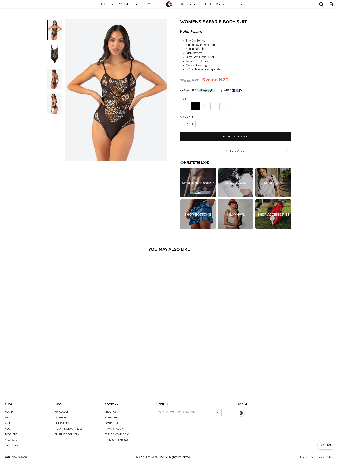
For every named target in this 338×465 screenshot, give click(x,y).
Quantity (188, 117)
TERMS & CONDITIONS (117, 434)
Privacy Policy (325, 457)
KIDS (7, 428)
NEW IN (9, 411)
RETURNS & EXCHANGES (68, 428)
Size (183, 99)
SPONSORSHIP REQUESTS (119, 440)
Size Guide (235, 150)
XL (224, 106)
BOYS (148, 4)
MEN (105, 4)
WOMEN (127, 4)
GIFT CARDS (11, 445)
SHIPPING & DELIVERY (67, 434)
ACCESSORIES (12, 440)
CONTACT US (112, 423)
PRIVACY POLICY (114, 428)
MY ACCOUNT (62, 411)
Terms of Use (307, 457)
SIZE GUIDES (62, 423)
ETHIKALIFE (241, 4)
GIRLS (187, 4)
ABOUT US (110, 411)
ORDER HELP (62, 417)
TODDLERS (211, 4)
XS (185, 106)
